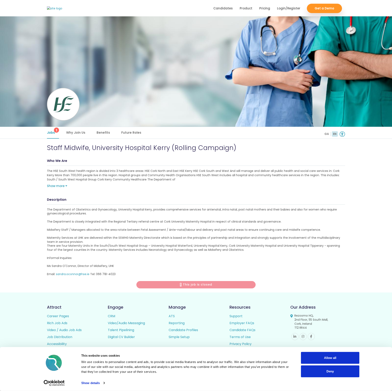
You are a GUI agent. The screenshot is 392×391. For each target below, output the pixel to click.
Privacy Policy (240, 344)
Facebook (311, 336)
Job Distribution (59, 337)
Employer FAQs (241, 323)
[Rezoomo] (54, 8)
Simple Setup (179, 337)
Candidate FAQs (242, 330)
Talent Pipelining (121, 330)
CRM (111, 316)
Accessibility (57, 344)
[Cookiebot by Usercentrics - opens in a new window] (54, 383)
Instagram (303, 336)
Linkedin (294, 336)
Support (236, 316)
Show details (90, 383)
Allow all (330, 358)
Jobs (52, 131)
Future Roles (131, 132)
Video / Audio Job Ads (64, 330)
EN (334, 134)
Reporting (177, 323)
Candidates (223, 8)
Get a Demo (324, 8)
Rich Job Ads (57, 323)
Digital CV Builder (121, 337)
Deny (330, 371)
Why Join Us (75, 132)
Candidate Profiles (183, 330)
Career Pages (58, 316)
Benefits (103, 132)
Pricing (264, 8)
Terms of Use (240, 337)
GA (326, 134)
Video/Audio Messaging (126, 323)
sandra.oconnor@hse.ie (72, 274)
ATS (172, 316)
